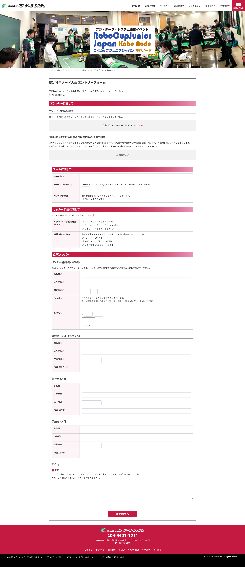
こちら (88, 215)
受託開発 (111, 550)
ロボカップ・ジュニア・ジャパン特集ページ (25, 557)
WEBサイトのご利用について (78, 557)
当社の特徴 (150, 5)
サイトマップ (98, 557)
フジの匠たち (194, 5)
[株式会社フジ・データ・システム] (23, 6)
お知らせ (136, 5)
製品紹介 (122, 550)
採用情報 (157, 550)
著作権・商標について (115, 557)
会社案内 (146, 550)
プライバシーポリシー (54, 557)
